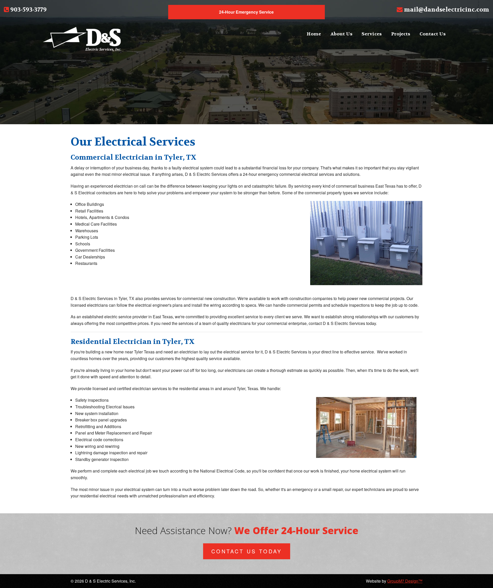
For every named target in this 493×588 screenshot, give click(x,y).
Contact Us (432, 34)
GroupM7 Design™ (404, 581)
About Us (341, 34)
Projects (400, 34)
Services (372, 34)
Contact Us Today (246, 551)
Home (314, 34)
